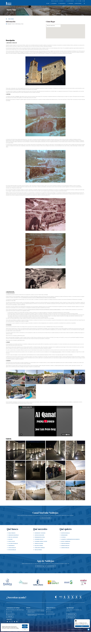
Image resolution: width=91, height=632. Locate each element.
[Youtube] (80, 1)
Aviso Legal (68, 629)
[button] (84, 3)
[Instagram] (78, 1)
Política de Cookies (80, 629)
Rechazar (24, 627)
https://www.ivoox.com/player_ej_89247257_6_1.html (15, 335)
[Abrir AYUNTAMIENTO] (56, 3)
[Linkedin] (84, 1)
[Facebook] (7, 622)
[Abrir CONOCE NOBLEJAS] (65, 3)
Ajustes (25, 629)
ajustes (17, 628)
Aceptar (25, 625)
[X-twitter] (82, 1)
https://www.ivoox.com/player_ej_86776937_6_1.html (15, 340)
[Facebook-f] (76, 1)
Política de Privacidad (74, 629)
